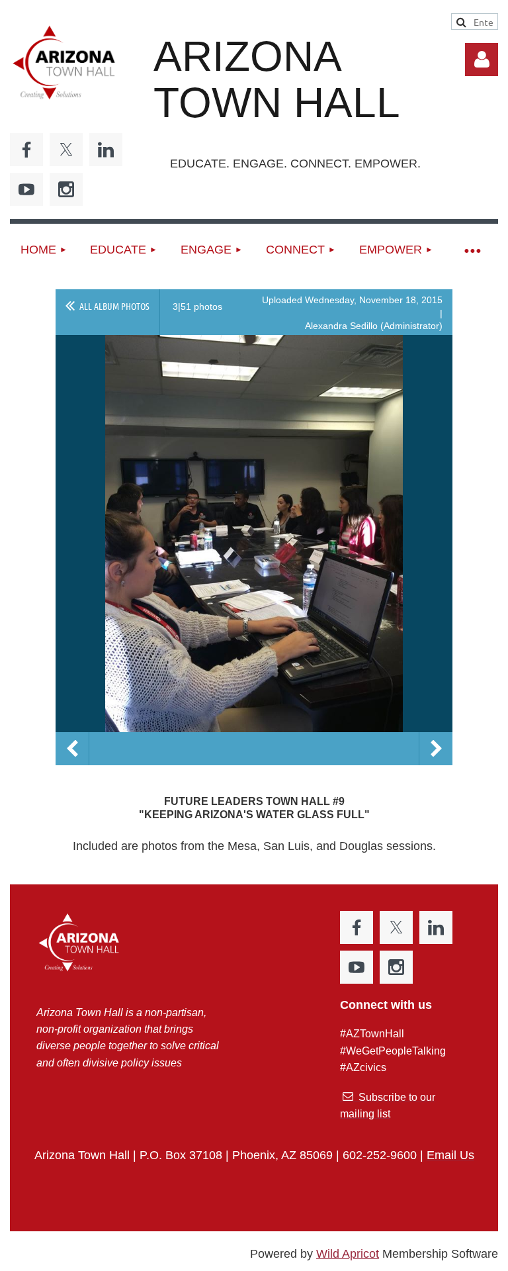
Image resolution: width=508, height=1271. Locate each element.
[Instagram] (66, 189)
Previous (72, 748)
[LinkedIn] (105, 149)
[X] (66, 149)
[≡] (471, 250)
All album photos (114, 306)
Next (435, 748)
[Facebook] (26, 149)
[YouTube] (26, 189)
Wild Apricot (347, 1253)
